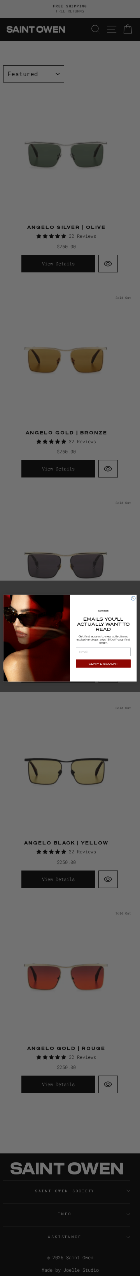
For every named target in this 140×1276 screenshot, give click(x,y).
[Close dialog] (133, 598)
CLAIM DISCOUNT (103, 663)
